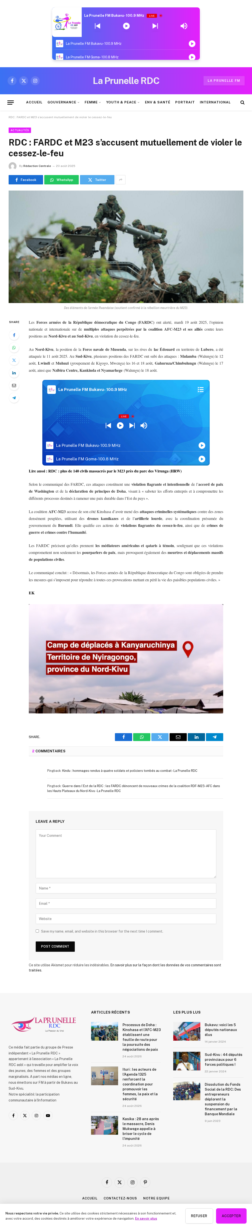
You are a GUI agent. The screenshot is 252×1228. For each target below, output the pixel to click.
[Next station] (98, 26)
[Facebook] (14, 335)
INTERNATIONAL (215, 102)
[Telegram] (14, 398)
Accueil (89, 1198)
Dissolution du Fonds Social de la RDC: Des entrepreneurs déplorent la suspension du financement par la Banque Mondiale (223, 1099)
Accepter (231, 1216)
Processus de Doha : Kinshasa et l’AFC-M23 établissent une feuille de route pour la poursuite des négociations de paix (142, 1037)
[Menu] (10, 102)
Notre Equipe (156, 1198)
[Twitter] (14, 360)
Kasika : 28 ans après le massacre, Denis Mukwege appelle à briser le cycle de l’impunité (141, 1129)
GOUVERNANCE (61, 102)
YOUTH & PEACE (121, 102)
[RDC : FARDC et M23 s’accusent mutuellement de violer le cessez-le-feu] (126, 247)
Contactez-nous (120, 1198)
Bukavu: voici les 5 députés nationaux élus (221, 1030)
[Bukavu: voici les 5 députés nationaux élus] (186, 1031)
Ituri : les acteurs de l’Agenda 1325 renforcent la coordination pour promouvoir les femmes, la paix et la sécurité (140, 1084)
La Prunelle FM (224, 80)
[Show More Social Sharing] (121, 179)
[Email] (14, 385)
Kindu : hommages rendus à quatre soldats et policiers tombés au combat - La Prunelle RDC (129, 771)
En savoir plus (146, 1218)
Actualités (20, 130)
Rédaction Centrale (37, 166)
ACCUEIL (34, 102)
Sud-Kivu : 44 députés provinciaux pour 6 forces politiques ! (223, 1059)
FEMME (91, 102)
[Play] (126, 26)
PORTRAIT (185, 102)
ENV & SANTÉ (157, 102)
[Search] (242, 102)
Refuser (199, 1216)
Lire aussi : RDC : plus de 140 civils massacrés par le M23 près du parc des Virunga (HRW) (105, 471)
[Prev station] (155, 26)
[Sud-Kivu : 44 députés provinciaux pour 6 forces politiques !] (186, 1061)
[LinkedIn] (14, 373)
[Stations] (201, 389)
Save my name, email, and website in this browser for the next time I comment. (102, 931)
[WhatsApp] (14, 348)
